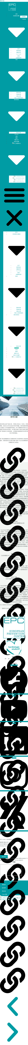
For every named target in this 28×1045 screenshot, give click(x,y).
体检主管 (18, 96)
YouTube (18, 54)
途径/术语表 (16, 141)
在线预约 (24, 16)
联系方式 (16, 139)
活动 (16, 136)
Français (6, 899)
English (15, 898)
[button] (14, 207)
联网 (16, 138)
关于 (19, 48)
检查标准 (18, 94)
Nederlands (23, 898)
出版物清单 (18, 57)
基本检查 (18, 92)
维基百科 (18, 52)
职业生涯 (18, 132)
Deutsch (6, 898)
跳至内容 (2, 0)
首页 (16, 14)
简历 (19, 56)
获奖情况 (18, 50)
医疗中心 (18, 878)
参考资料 (16, 134)
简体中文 (6, 896)
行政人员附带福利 (18, 97)
